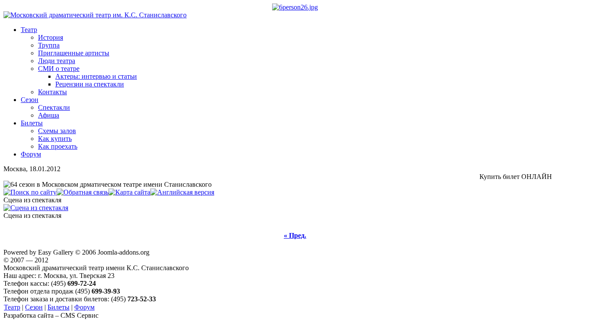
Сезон (29, 99)
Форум (31, 154)
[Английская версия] (182, 192)
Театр (29, 29)
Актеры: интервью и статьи (96, 76)
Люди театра (56, 60)
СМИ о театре (58, 68)
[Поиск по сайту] (30, 192)
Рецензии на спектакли (89, 84)
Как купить (55, 138)
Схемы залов (57, 130)
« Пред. (295, 235)
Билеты (32, 123)
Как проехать (57, 146)
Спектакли (54, 107)
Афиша (48, 115)
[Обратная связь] (82, 192)
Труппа (49, 45)
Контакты (52, 92)
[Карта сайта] (129, 192)
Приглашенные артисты (73, 53)
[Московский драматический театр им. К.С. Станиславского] (95, 15)
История (50, 37)
